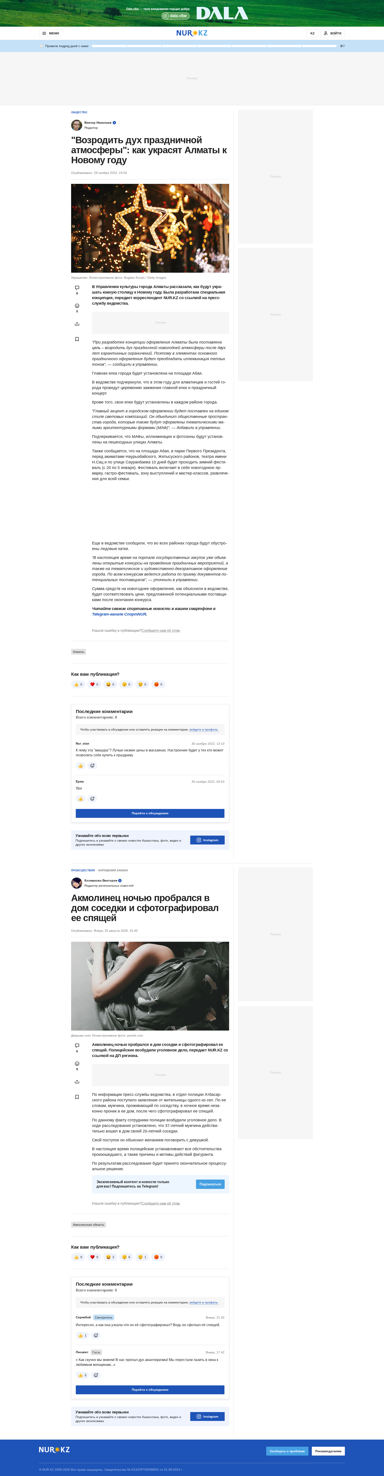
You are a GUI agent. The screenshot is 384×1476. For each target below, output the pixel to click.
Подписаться (210, 1184)
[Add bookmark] (77, 339)
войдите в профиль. (204, 729)
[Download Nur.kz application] (192, 13)
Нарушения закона (113, 870)
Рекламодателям (328, 1451)
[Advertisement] (192, 78)
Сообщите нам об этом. (161, 630)
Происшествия (83, 870)
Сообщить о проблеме (287, 1451)
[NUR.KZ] (192, 33)
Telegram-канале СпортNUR (119, 614)
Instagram (210, 840)
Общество (79, 112)
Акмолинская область (88, 1224)
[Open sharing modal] (77, 324)
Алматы (78, 652)
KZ (312, 33)
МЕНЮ (54, 33)
